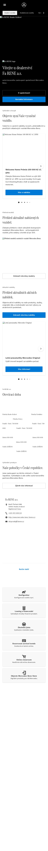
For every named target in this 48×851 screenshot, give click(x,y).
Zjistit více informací (24, 485)
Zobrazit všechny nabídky (24, 315)
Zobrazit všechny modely (24, 276)
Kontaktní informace (24, 99)
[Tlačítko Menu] (4, 5)
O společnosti (24, 93)
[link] (15, 509)
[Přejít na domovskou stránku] (24, 5)
